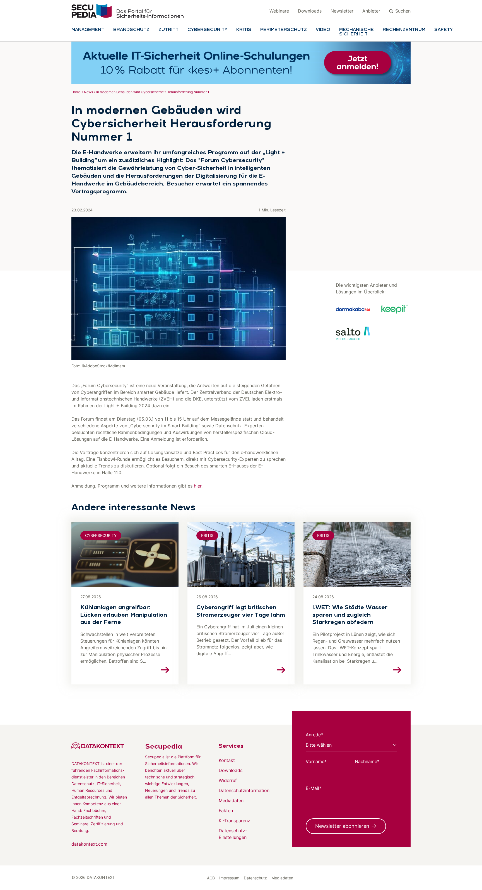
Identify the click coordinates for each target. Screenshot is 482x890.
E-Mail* (313, 788)
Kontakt (227, 760)
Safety (443, 30)
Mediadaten (231, 800)
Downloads (310, 11)
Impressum (229, 877)
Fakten (226, 810)
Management (87, 30)
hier (197, 486)
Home (76, 92)
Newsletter (342, 11)
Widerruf (228, 780)
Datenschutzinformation (244, 790)
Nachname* (367, 761)
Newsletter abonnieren (342, 826)
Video (323, 30)
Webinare (279, 11)
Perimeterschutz (283, 30)
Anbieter (371, 11)
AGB (211, 877)
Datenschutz (255, 877)
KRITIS (243, 30)
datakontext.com (89, 844)
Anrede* (314, 734)
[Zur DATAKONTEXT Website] (99, 745)
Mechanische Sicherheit (356, 32)
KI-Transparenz (234, 820)
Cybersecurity (207, 30)
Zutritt (168, 30)
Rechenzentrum (404, 30)
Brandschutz (131, 30)
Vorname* (316, 761)
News (88, 92)
